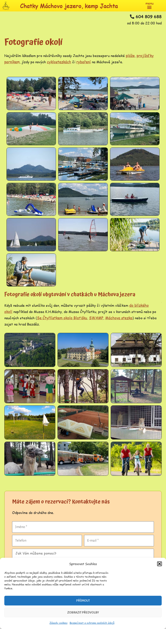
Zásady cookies (58, 623)
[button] (159, 564)
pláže (130, 55)
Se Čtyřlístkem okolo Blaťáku (62, 317)
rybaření (83, 61)
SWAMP (96, 317)
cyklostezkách (59, 61)
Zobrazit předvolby (83, 612)
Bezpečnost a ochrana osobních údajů (92, 623)
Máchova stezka (118, 317)
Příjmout (83, 600)
